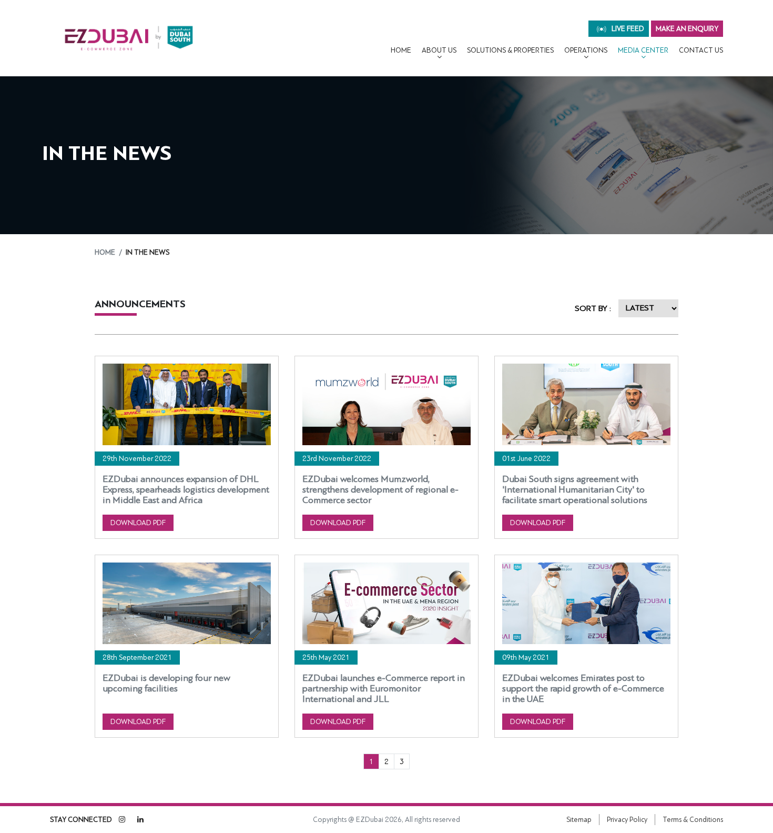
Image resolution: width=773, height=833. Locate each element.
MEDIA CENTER (643, 50)
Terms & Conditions (693, 820)
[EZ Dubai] (129, 38)
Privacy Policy (627, 820)
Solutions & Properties (510, 50)
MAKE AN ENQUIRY (687, 29)
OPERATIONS (585, 50)
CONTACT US (701, 50)
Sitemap (579, 820)
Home (401, 50)
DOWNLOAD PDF (138, 523)
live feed (627, 29)
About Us (439, 50)
